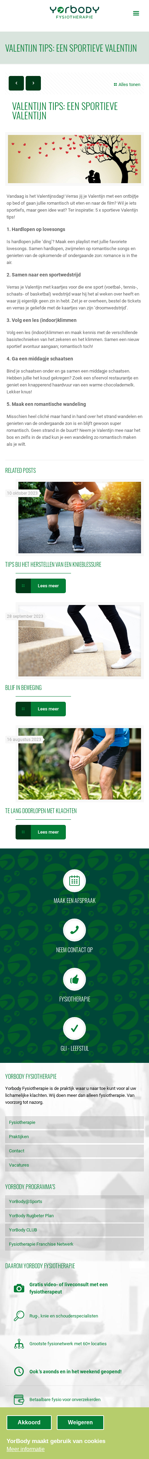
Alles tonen (129, 84)
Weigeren (80, 1422)
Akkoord (29, 1422)
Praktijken (19, 1136)
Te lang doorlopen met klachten (41, 811)
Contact (16, 1150)
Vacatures (19, 1165)
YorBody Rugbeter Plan (31, 1215)
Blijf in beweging (23, 687)
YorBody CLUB (23, 1229)
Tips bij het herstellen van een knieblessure (53, 564)
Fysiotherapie (22, 1122)
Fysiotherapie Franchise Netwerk (41, 1244)
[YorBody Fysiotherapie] (74, 12)
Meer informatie (26, 1449)
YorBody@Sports (25, 1201)
